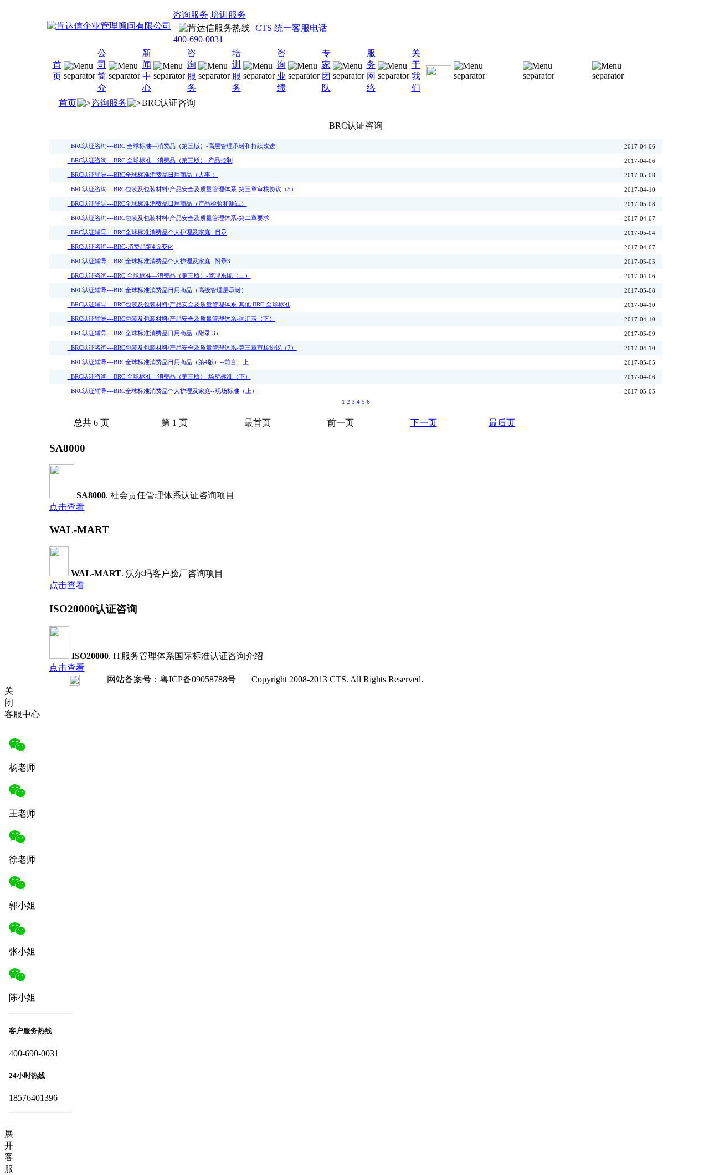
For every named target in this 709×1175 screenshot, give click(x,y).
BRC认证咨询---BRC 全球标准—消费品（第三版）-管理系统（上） (159, 276)
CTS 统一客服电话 (291, 28)
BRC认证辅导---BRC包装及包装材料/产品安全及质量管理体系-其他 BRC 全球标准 (179, 305)
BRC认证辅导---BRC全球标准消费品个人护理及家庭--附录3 (149, 261)
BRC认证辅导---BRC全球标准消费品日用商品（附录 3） (145, 333)
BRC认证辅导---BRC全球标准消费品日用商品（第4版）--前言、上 (158, 362)
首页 (67, 103)
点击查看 (67, 507)
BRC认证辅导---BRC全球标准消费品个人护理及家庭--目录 (147, 232)
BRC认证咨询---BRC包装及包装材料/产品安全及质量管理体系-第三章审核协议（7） (182, 348)
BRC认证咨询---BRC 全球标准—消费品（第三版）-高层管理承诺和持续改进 (171, 146)
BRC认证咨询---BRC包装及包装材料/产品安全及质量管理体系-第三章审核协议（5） (182, 189)
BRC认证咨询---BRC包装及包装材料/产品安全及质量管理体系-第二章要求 (168, 218)
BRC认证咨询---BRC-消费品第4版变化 (120, 247)
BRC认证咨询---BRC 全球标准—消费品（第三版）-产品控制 (150, 160)
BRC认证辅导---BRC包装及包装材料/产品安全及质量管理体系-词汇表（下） (171, 319)
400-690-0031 (198, 39)
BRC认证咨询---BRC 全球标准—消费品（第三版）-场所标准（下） (159, 377)
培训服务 (228, 14)
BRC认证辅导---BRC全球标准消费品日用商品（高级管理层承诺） (157, 290)
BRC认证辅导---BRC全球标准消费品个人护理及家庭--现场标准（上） (163, 391)
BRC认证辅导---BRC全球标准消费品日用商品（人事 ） (143, 175)
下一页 (423, 422)
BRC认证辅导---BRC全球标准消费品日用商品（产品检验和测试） (157, 204)
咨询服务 (190, 14)
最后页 (502, 422)
